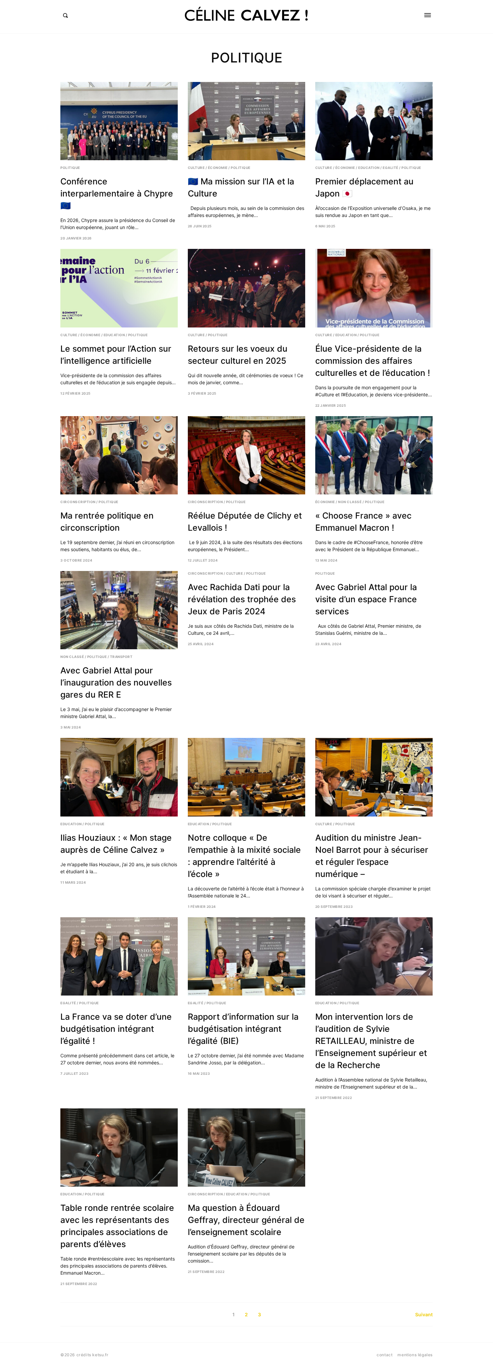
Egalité (390, 168)
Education (369, 168)
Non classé (350, 502)
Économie (218, 168)
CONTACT (384, 1354)
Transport (121, 657)
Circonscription (78, 502)
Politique (70, 168)
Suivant (424, 1314)
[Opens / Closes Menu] (428, 15)
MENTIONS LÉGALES (415, 1354)
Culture (196, 168)
